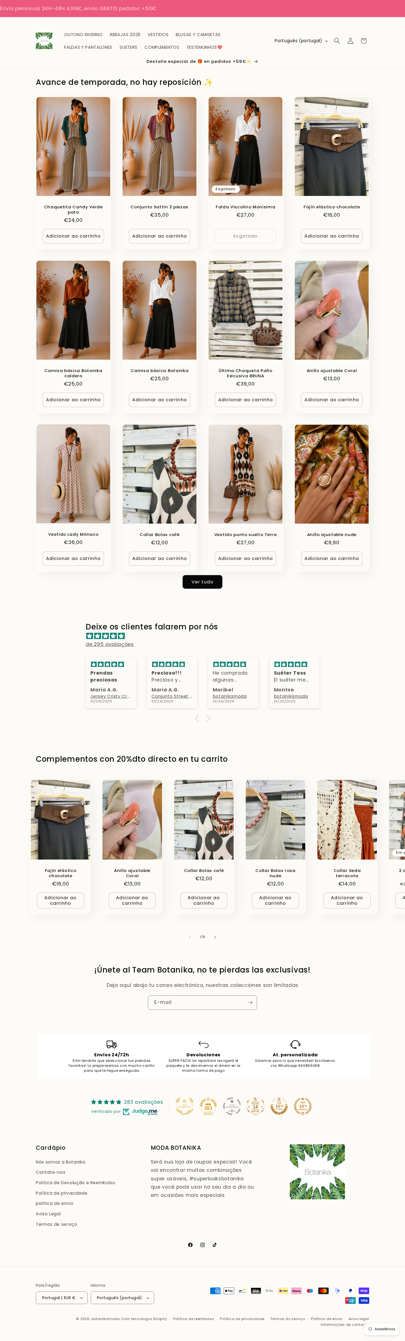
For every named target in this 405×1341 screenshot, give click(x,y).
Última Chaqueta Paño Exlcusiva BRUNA (245, 373)
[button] (337, 40)
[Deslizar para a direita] (215, 937)
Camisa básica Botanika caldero (73, 373)
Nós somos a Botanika (60, 1162)
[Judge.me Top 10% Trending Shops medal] (303, 1106)
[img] (205, 636)
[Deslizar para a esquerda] (190, 937)
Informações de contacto (345, 1324)
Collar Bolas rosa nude (275, 873)
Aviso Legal (48, 1214)
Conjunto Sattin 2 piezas (159, 206)
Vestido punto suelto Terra (245, 534)
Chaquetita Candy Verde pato (73, 209)
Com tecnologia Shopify (144, 1318)
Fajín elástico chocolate (331, 206)
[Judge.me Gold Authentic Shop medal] (184, 1106)
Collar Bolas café (159, 534)
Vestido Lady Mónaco (73, 534)
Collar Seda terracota (347, 873)
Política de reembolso (193, 1318)
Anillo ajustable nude (332, 534)
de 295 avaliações (110, 644)
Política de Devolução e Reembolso (75, 1183)
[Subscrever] (250, 1002)
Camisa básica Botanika (159, 370)
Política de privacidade (61, 1193)
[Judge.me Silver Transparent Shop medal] (232, 1106)
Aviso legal (359, 1318)
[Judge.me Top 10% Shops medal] (279, 1106)
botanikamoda (105, 1318)
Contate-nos (50, 1172)
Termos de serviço (56, 1224)
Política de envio (326, 1318)
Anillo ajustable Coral (331, 370)
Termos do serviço (288, 1318)
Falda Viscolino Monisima (246, 206)
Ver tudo (202, 582)
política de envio (54, 1203)
